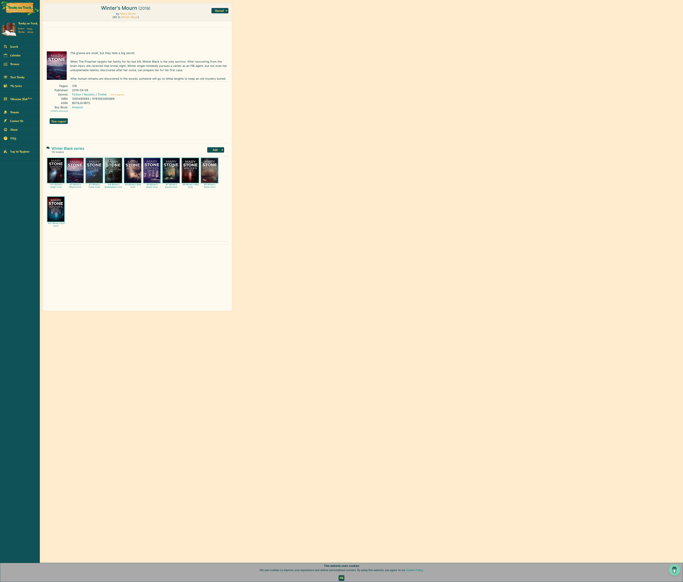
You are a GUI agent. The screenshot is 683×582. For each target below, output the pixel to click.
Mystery (89, 94)
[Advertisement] (130, 39)
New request (58, 121)
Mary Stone (128, 13)
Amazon (77, 107)
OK (341, 578)
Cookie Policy (414, 570)
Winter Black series (68, 148)
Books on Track (27, 23)
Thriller (102, 94)
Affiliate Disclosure (59, 111)
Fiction (76, 94)
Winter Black (129, 17)
